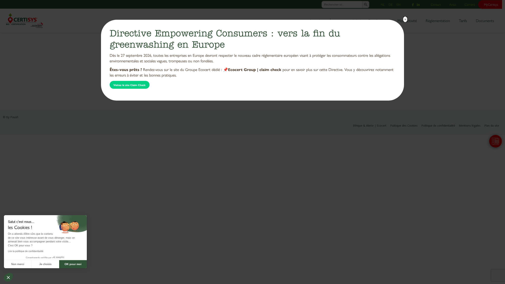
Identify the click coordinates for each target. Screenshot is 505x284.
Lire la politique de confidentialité (25, 251)
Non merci (17, 264)
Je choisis (45, 264)
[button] (8, 277)
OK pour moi (73, 264)
